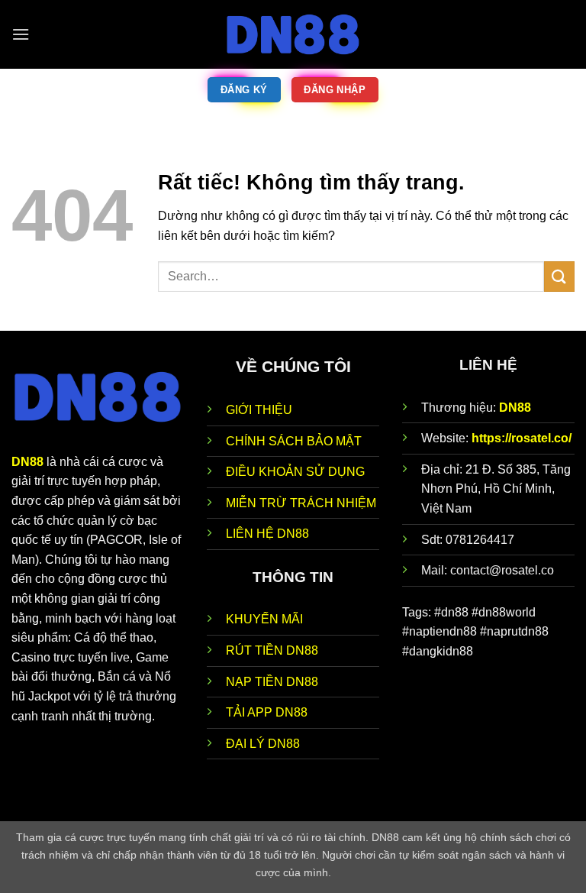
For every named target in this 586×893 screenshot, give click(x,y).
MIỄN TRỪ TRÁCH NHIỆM (301, 503)
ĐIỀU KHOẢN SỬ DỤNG (295, 471)
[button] (20, 34)
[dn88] (293, 34)
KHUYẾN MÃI (264, 619)
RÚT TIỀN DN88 (272, 650)
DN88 (515, 407)
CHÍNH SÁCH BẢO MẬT (294, 441)
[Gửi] (559, 276)
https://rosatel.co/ (522, 438)
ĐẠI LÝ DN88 (263, 743)
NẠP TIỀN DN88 (272, 681)
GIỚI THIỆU (259, 409)
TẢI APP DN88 (266, 712)
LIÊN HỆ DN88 (267, 533)
